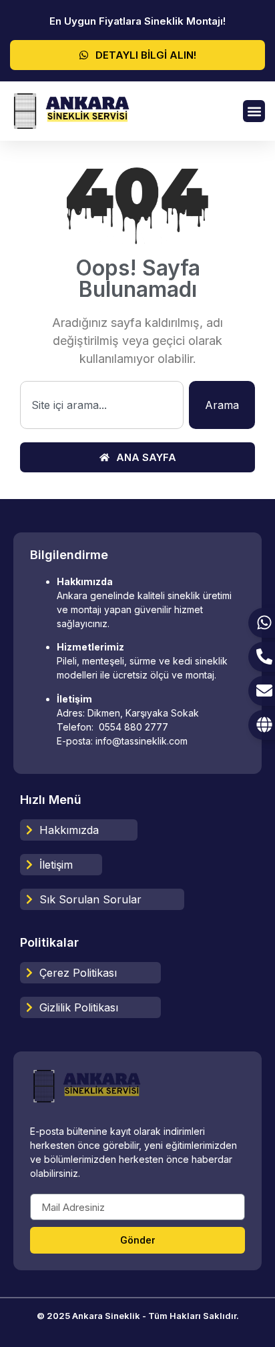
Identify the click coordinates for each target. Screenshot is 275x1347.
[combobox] (102, 405)
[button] (254, 111)
